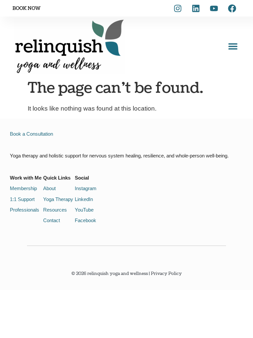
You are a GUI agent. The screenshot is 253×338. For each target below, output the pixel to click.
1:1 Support (22, 199)
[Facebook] (232, 8)
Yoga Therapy (58, 199)
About (49, 188)
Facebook (85, 220)
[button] (233, 46)
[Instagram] (178, 8)
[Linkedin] (196, 8)
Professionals (24, 210)
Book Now (27, 8)
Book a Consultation (31, 134)
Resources (55, 210)
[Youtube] (214, 8)
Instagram (86, 188)
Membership (23, 188)
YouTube (84, 210)
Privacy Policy (166, 274)
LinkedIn (84, 199)
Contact (51, 220)
